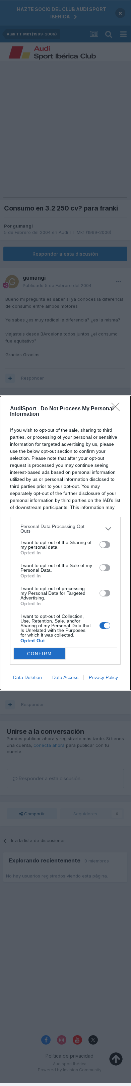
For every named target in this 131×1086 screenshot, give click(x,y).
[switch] (105, 544)
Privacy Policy (103, 677)
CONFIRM (39, 653)
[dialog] (65, 543)
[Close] (117, 409)
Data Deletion (27, 677)
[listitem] (65, 528)
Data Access (65, 677)
